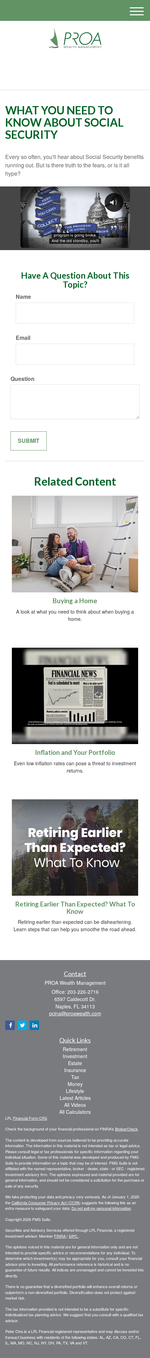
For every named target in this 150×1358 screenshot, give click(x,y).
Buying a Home (75, 601)
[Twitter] (64, 63)
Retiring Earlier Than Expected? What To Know (75, 907)
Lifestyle (75, 1090)
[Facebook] (83, 63)
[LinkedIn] (74, 63)
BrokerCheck (126, 1129)
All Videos (75, 1104)
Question (22, 379)
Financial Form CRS (30, 1118)
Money (75, 1083)
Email (23, 338)
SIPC (73, 1236)
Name (23, 297)
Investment (75, 1056)
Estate (75, 1063)
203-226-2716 (79, 78)
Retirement (75, 1049)
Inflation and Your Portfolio (75, 752)
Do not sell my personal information (101, 1208)
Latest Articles (75, 1097)
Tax (75, 1076)
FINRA (60, 1236)
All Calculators (75, 1111)
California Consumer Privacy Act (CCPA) (46, 1202)
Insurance (75, 1070)
